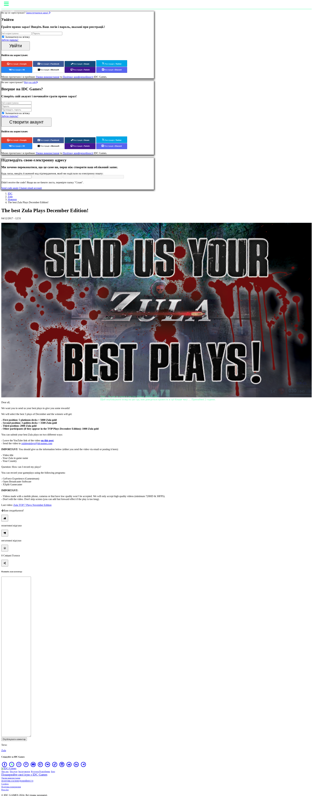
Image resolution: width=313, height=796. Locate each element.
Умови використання (10, 778)
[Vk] (47, 764)
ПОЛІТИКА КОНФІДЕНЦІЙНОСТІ (17, 781)
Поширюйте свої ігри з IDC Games (24, 774)
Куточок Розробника (40, 771)
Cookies (5, 784)
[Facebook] (4, 764)
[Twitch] (40, 764)
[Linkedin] (76, 764)
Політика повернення (11, 787)
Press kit (5, 790)
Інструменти (24, 771)
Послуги (13, 771)
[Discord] (62, 764)
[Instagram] (19, 764)
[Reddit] (69, 764)
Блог (53, 771)
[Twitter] (11, 764)
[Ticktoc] (55, 764)
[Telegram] (83, 764)
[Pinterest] (26, 764)
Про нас (5, 771)
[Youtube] (33, 764)
